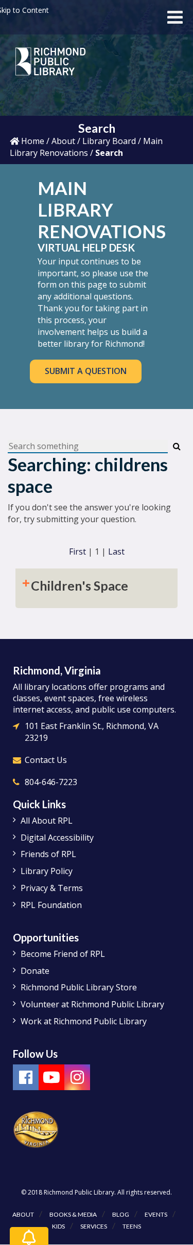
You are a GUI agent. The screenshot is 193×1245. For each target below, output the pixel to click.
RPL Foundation (51, 905)
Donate (35, 970)
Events (156, 1214)
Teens (131, 1226)
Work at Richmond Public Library (84, 1021)
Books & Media (73, 1214)
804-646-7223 (51, 782)
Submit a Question (86, 371)
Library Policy (47, 871)
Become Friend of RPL (63, 953)
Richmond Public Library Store (79, 987)
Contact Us (46, 760)
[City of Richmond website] (36, 1128)
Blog (120, 1214)
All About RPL (47, 820)
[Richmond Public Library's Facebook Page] (26, 1077)
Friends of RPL (48, 854)
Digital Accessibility (57, 837)
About (63, 141)
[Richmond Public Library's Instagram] (77, 1077)
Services (93, 1226)
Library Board (109, 141)
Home (31, 141)
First (77, 551)
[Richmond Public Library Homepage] (51, 65)
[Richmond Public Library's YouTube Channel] (51, 1077)
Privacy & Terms (52, 888)
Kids (58, 1226)
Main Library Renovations (86, 146)
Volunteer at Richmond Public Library (92, 1004)
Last (116, 551)
